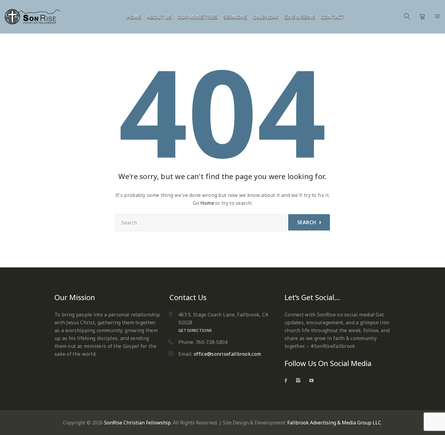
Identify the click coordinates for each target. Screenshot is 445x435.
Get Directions (195, 330)
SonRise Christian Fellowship (137, 422)
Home (134, 17)
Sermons (235, 17)
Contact (332, 17)
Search (306, 222)
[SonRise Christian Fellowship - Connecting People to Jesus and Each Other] (35, 17)
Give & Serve (299, 17)
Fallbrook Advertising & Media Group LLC (334, 422)
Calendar (265, 17)
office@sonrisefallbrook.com (227, 354)
